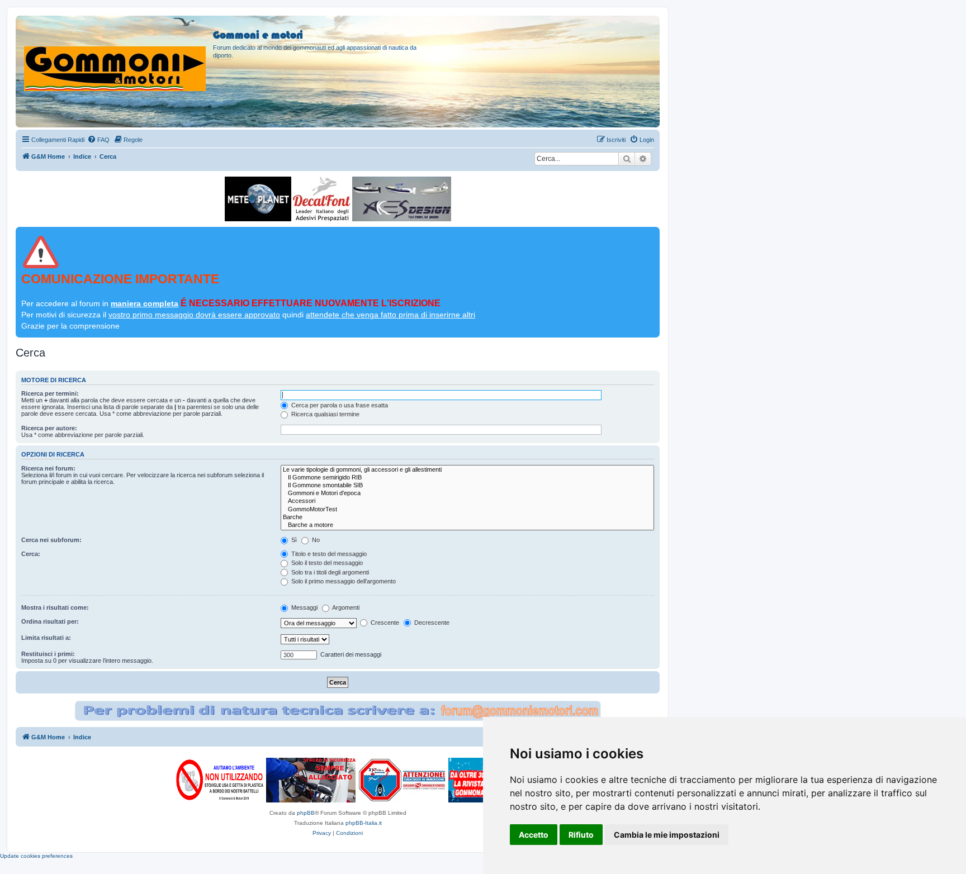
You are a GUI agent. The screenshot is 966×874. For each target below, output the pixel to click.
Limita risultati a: (46, 637)
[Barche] (467, 517)
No (315, 539)
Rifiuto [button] (581, 834)
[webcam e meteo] (258, 199)
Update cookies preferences (36, 856)
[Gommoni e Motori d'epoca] (467, 493)
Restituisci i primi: (48, 653)
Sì (293, 539)
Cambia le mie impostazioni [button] (666, 834)
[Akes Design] (401, 199)
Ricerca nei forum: (48, 468)
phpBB (306, 813)
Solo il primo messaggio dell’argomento (343, 581)
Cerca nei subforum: (51, 539)
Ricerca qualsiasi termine (324, 414)
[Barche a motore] (467, 525)
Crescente (384, 622)
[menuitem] (98, 139)
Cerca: (30, 553)
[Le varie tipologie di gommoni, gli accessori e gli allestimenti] (467, 470)
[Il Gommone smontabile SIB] (467, 486)
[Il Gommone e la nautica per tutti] (474, 780)
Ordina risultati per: (50, 621)
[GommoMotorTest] (467, 510)
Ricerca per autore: (49, 428)
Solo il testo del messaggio (326, 562)
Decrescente (431, 622)
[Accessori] (467, 501)
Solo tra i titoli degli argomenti (329, 572)
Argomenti (345, 607)
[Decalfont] (322, 199)
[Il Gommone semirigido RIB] (467, 478)
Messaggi (304, 607)
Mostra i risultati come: (55, 607)
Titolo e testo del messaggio (328, 553)
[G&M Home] (115, 55)
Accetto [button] (533, 834)
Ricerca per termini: (50, 393)
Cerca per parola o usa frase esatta (339, 405)
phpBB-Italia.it (363, 823)
